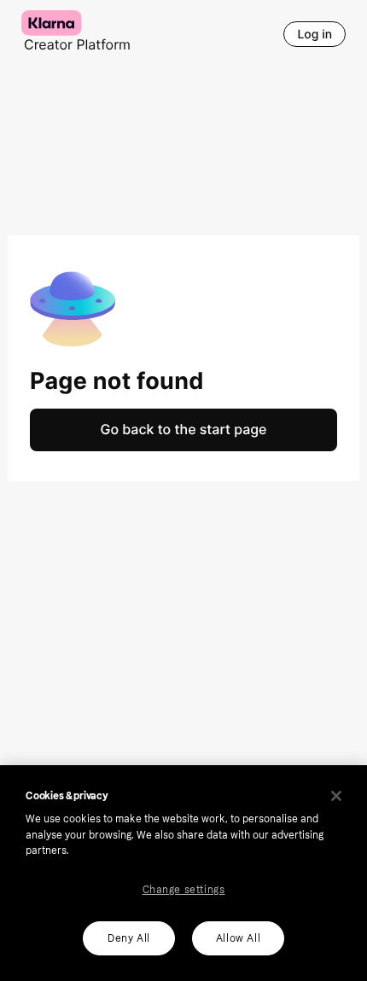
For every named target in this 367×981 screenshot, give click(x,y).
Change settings (184, 890)
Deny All (129, 938)
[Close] (336, 796)
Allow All (238, 938)
